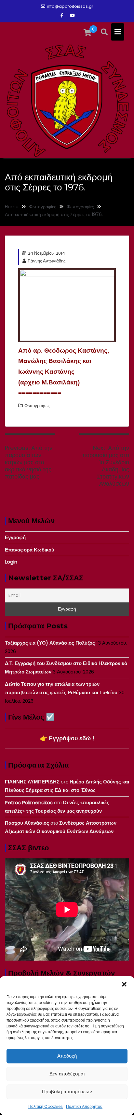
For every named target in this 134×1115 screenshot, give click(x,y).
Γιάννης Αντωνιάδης (46, 261)
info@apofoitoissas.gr (70, 6)
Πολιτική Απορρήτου (84, 1106)
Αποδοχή (67, 1055)
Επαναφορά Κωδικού (29, 549)
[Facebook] (62, 15)
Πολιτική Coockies (45, 1106)
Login (11, 561)
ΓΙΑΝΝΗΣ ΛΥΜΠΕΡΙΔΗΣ (32, 781)
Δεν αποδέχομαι (67, 1073)
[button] (124, 984)
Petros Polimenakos (29, 802)
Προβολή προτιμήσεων (67, 1091)
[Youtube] (72, 15)
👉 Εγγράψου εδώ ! (67, 738)
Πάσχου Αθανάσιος (27, 822)
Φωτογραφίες (36, 406)
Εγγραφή (15, 537)
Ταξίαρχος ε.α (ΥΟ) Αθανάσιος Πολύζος (50, 642)
